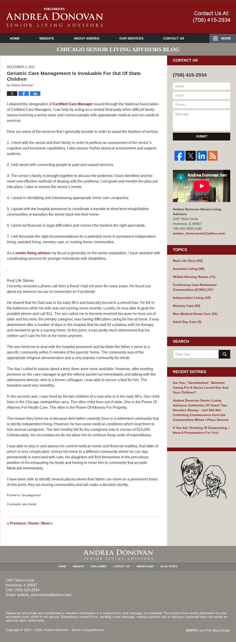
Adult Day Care (187, 322)
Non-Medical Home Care (195, 314)
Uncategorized (31, 495)
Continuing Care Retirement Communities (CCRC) (195, 287)
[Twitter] (190, 156)
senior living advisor (33, 253)
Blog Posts (169, 566)
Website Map (145, 566)
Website (46, 38)
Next (47, 523)
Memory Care (186, 306)
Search (224, 354)
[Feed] (212, 156)
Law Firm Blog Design (208, 630)
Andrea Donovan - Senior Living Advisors (74, 630)
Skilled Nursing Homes (194, 277)
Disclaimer (98, 566)
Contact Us (173, 38)
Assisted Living (188, 269)
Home (15, 38)
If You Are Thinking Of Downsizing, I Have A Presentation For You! (201, 430)
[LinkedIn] (201, 156)
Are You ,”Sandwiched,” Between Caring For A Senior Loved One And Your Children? (201, 387)
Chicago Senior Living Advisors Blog (54, 17)
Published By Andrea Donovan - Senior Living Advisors (211, 17)
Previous (16, 523)
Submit (201, 136)
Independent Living (192, 298)
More (226, 38)
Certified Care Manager (73, 104)
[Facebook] (179, 156)
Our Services (131, 38)
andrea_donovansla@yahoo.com (199, 233)
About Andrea (87, 38)
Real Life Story (188, 261)
